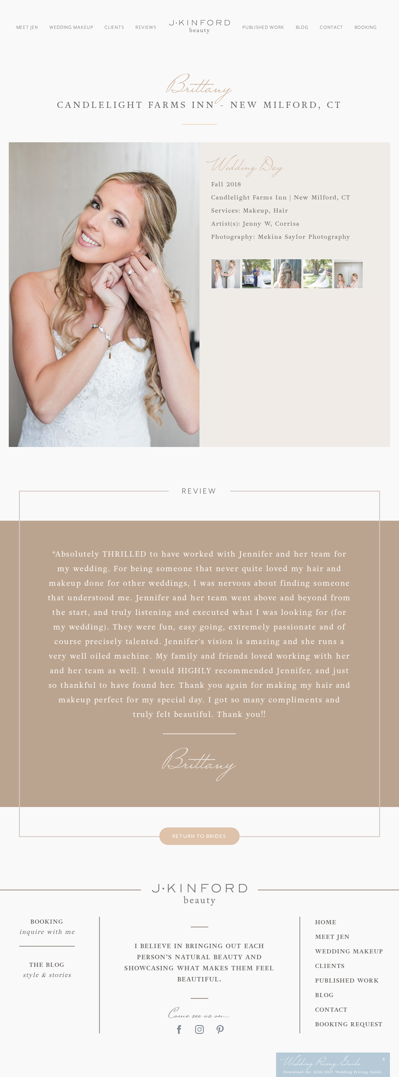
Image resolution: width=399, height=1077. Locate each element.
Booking (366, 27)
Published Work (263, 27)
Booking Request (349, 1024)
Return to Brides (199, 836)
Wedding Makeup (71, 27)
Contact (331, 27)
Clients (114, 27)
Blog (302, 27)
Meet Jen (27, 27)
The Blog (47, 970)
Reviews (146, 27)
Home (325, 922)
